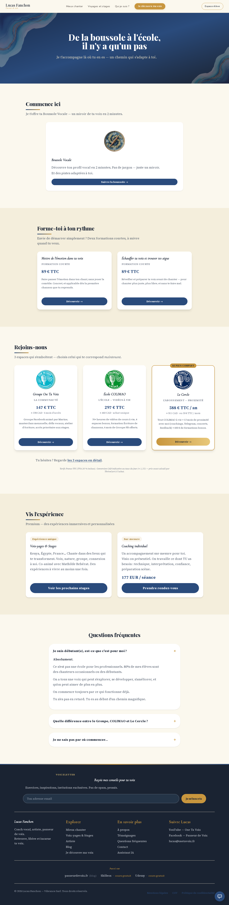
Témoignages (126, 835)
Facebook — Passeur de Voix (188, 835)
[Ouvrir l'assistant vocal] (220, 896)
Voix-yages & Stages (79, 835)
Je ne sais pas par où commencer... (114, 740)
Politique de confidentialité (198, 893)
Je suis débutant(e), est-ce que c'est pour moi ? (114, 651)
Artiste (70, 841)
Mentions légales (157, 893)
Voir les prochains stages (68, 588)
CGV (174, 893)
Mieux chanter (74, 6)
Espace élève (212, 6)
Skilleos (106, 876)
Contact (122, 847)
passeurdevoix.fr (77, 876)
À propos (123, 830)
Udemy (140, 876)
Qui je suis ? (122, 6)
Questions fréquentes (132, 841)
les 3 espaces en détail (84, 460)
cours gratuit (123, 876)
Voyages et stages (99, 6)
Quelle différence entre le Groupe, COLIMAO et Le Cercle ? (114, 721)
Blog (69, 847)
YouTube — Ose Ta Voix (185, 830)
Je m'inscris (194, 799)
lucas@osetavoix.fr (182, 841)
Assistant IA (125, 852)
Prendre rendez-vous (160, 588)
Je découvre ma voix (150, 6)
